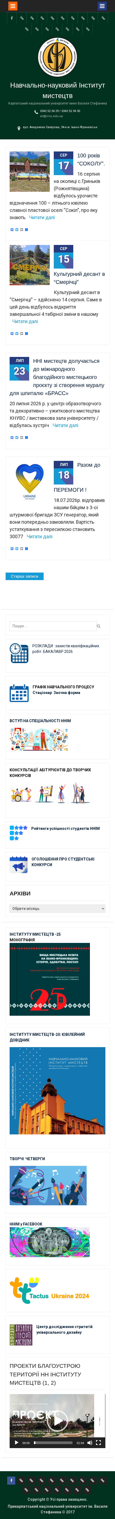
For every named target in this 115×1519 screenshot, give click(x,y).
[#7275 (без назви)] (42, 18)
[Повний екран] (98, 1442)
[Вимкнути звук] (90, 1442)
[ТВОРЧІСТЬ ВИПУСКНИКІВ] (62, 18)
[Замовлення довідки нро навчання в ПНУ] (103, 18)
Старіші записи (24, 576)
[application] (57, 1421)
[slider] (53, 1442)
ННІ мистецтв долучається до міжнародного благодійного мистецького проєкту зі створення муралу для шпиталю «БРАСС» (57, 377)
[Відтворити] (16, 1442)
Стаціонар (43, 692)
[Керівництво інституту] (22, 18)
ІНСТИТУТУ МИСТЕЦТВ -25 (35, 934)
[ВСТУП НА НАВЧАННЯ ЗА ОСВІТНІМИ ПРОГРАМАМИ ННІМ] (47, 29)
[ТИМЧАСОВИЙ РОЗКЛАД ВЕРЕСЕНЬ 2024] (77, 29)
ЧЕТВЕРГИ (35, 1159)
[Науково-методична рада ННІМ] (93, 18)
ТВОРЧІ (17, 1159)
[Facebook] (11, 18)
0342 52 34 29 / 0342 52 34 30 (60, 111)
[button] (57, 1421)
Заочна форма (67, 692)
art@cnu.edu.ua (51, 116)
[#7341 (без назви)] (52, 18)
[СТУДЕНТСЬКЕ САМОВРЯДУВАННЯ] (32, 18)
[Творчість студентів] (83, 18)
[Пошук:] (54, 626)
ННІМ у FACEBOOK (26, 1224)
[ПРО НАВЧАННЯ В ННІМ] (37, 29)
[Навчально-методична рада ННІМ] (72, 18)
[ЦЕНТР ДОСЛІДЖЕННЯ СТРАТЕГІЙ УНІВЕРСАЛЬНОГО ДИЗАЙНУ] (67, 29)
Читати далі (42, 217)
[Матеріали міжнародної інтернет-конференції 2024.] (88, 29)
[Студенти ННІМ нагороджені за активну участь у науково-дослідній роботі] (57, 29)
